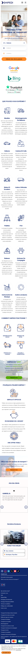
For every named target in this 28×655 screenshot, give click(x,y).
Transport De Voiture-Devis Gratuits (9, 613)
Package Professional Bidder (7, 601)
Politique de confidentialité (7, 606)
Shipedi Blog (4, 597)
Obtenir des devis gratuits (14, 59)
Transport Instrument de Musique (8, 634)
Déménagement (4, 623)
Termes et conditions (5, 603)
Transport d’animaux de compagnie (9, 628)
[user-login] (25, 2)
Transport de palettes (6, 632)
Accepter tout (6, 652)
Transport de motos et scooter (8, 615)
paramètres (18, 649)
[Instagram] (5, 571)
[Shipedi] (7, 2)
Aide (2, 595)
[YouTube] (15, 571)
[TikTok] (18, 571)
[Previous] (2, 507)
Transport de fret (4, 630)
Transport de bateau (5, 619)
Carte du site (4, 608)
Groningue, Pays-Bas (11, 554)
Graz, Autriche (9, 551)
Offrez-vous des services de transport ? (10, 579)
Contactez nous (4, 593)
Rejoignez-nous (14, 377)
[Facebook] (2, 571)
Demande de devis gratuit (7, 577)
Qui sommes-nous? (5, 591)
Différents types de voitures (7, 617)
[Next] (26, 507)
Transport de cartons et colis (7, 625)
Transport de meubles (6, 621)
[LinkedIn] (8, 571)
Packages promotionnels (6, 599)
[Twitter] (12, 571)
